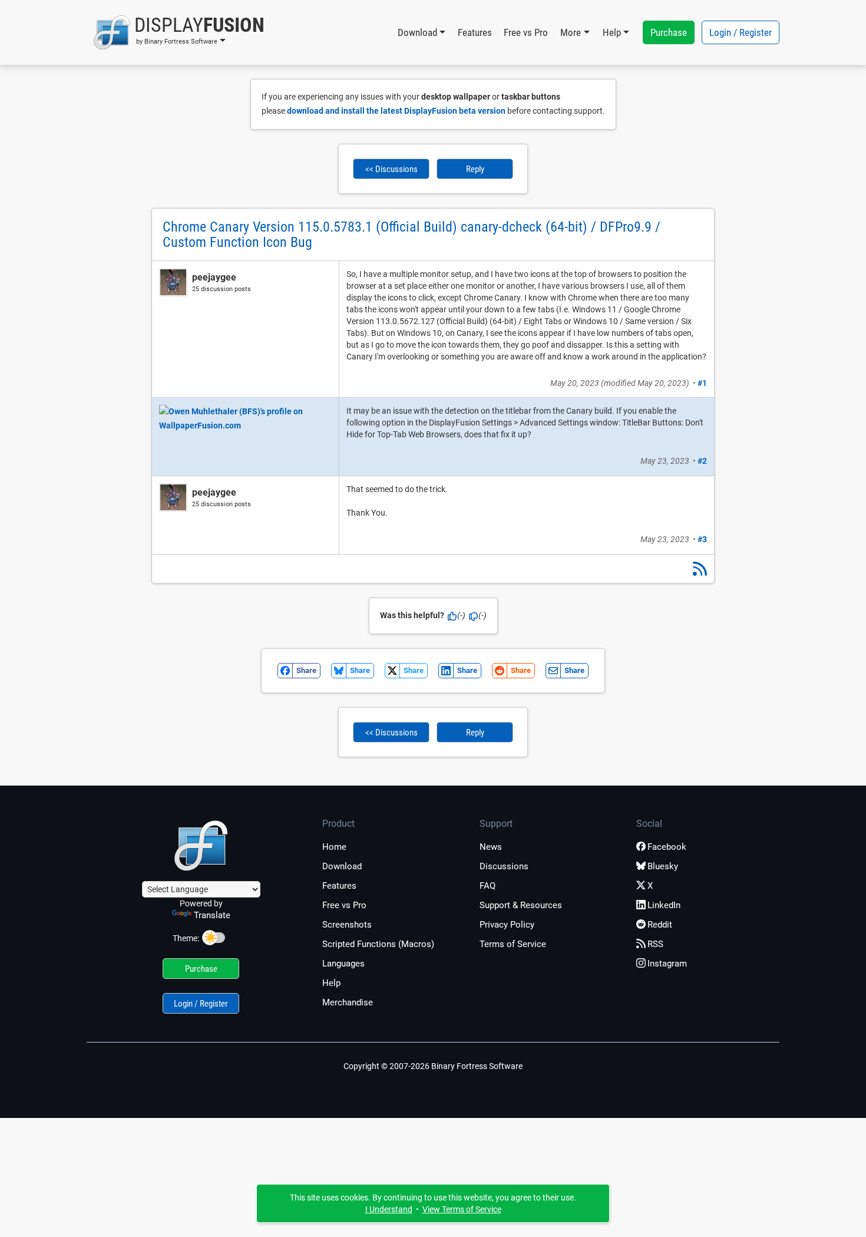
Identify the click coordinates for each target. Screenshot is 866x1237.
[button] (179, 32)
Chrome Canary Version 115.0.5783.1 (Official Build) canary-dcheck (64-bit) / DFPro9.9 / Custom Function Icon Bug (411, 234)
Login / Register (740, 32)
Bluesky (662, 866)
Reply (475, 169)
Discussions (504, 866)
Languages (343, 963)
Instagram (667, 963)
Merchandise (347, 1002)
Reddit (659, 924)
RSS (655, 944)
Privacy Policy (507, 924)
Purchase (668, 32)
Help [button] (612, 32)
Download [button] (417, 32)
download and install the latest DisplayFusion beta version (396, 111)
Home (334, 847)
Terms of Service (513, 944)
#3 (702, 539)
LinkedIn (663, 905)
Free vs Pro (526, 32)
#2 (702, 461)
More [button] (570, 32)
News (491, 847)
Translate (212, 915)
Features (475, 32)
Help (331, 983)
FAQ (487, 885)
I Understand (388, 1209)
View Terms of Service (461, 1209)
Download (342, 866)
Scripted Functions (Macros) (378, 944)
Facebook (666, 847)
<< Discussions (391, 169)
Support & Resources (521, 905)
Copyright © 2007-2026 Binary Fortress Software (433, 1066)
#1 (702, 383)
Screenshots (347, 924)
